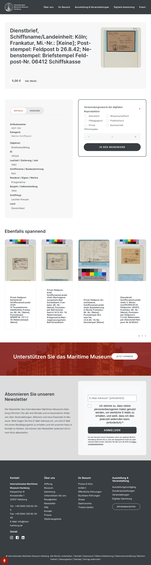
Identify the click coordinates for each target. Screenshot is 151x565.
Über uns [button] (49, 7)
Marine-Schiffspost (21, 136)
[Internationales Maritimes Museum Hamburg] (22, 7)
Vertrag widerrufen (92, 559)
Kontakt (48, 511)
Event (142, 7)
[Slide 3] (145, 336)
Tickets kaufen (85, 507)
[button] (89, 137)
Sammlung (49, 491)
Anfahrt (82, 487)
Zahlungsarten (65, 559)
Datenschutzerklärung (125, 556)
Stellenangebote (52, 519)
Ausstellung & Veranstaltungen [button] (92, 7)
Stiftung (48, 483)
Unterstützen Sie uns (55, 495)
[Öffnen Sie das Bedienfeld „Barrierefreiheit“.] (4, 560)
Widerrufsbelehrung (104, 556)
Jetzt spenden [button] (124, 356)
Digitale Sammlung (124, 7)
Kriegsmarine (18, 182)
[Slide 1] (139, 336)
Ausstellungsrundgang (124, 487)
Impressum (88, 556)
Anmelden (112, 430)
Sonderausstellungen (123, 490)
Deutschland (17, 208)
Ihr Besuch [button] (64, 7)
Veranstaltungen (120, 494)
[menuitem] (49, 7)
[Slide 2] (142, 336)
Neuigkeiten (50, 499)
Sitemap (77, 559)
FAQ (46, 507)
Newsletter (50, 503)
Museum (48, 487)
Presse (47, 515)
